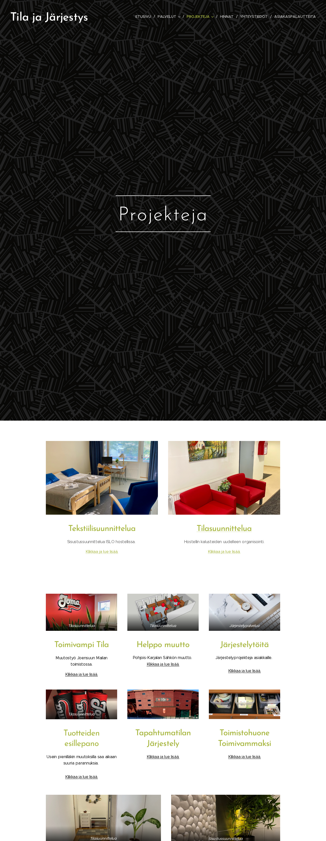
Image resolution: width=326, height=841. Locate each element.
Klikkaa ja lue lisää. (102, 551)
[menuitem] (144, 16)
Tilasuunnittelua (224, 529)
